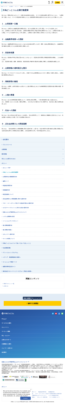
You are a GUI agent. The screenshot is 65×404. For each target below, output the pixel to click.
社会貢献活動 (6, 248)
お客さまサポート (6, 339)
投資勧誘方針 (6, 190)
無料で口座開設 (33, 303)
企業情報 (4, 149)
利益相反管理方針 (7, 185)
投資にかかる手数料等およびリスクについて (14, 212)
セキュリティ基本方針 (9, 234)
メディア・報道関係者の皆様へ (12, 257)
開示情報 (4, 154)
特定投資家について (8, 194)
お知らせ (6, 286)
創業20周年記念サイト (9, 266)
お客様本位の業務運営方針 (10, 176)
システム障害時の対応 (9, 216)
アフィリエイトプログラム (10, 252)
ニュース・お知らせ (7, 348)
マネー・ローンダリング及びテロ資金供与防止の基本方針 (18, 203)
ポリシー (17, 6)
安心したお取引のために (9, 159)
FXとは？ (4, 319)
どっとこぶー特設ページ (10, 262)
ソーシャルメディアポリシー (10, 221)
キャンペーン (5, 327)
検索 (49, 3)
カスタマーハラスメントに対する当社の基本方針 (16, 207)
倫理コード (6, 181)
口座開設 (57, 2)
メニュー (62, 3)
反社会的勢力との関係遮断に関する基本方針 (14, 199)
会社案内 (11, 6)
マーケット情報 (6, 331)
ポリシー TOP (6, 168)
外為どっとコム (4, 6)
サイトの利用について (9, 238)
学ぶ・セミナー (6, 335)
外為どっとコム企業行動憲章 (10, 172)
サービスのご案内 (6, 323)
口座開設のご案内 (6, 344)
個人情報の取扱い (7, 230)
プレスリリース (7, 145)
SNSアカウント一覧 (9, 283)
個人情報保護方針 (7, 225)
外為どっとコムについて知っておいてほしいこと (17, 243)
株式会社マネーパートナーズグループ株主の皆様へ (17, 271)
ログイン (52, 3)
